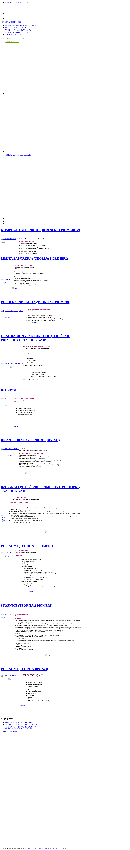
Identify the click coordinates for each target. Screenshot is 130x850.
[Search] (1, 38)
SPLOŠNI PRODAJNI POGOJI (46, 848)
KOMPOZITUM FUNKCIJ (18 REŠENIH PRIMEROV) (40, 230)
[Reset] (23, 38)
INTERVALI (9, 390)
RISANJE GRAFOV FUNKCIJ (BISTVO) (30, 440)
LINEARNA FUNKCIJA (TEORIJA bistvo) (19, 728)
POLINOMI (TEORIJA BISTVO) (24, 669)
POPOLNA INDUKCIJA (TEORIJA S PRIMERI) (35, 302)
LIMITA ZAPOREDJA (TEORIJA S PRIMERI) (34, 258)
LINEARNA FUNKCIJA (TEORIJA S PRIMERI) (21, 724)
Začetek (3, 731)
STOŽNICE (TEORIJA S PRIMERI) (26, 605)
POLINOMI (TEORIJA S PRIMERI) (27, 546)
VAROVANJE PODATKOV (62, 848)
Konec (15, 731)
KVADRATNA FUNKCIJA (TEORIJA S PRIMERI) (22, 722)
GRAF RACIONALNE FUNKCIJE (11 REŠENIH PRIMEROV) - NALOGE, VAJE (35, 338)
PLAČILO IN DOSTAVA (31, 848)
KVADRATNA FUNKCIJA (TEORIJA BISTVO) (21, 726)
